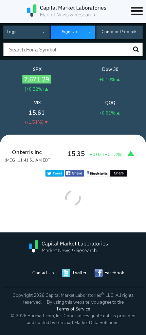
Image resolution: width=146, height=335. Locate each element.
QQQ (110, 103)
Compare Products (120, 31)
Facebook (114, 273)
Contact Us (43, 273)
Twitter (79, 273)
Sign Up (69, 31)
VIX (37, 103)
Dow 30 (110, 69)
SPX (37, 69)
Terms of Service (73, 309)
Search (136, 49)
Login (12, 31)
